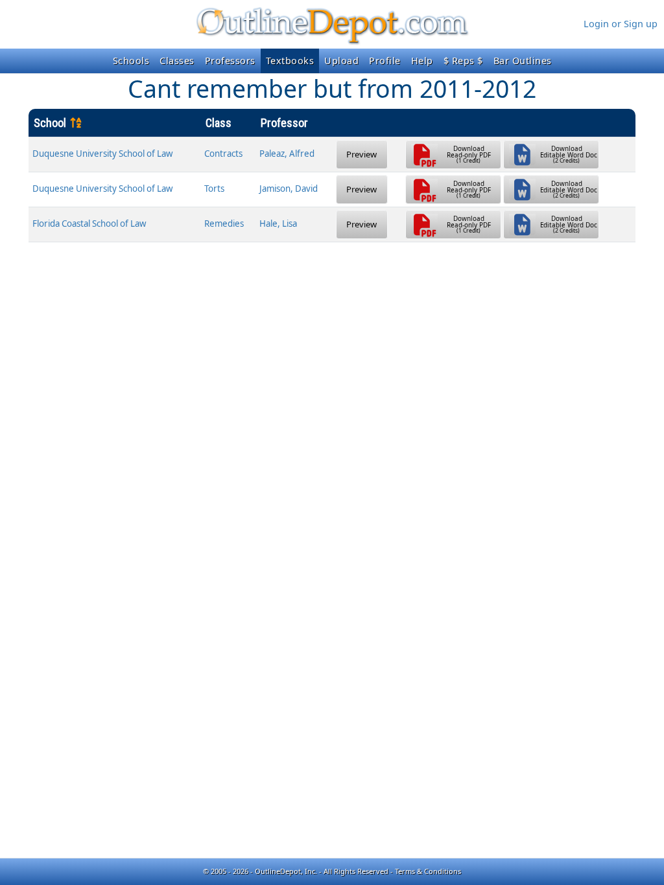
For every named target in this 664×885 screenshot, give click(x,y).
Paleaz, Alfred (286, 153)
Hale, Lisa (278, 223)
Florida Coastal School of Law (89, 223)
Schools (131, 60)
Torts (214, 188)
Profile (385, 60)
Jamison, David (288, 188)
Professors (230, 60)
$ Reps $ (463, 60)
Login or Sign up (621, 23)
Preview (361, 154)
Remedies (224, 223)
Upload (341, 60)
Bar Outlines (522, 60)
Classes (177, 60)
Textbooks (290, 60)
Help (422, 60)
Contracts (223, 153)
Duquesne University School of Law (102, 153)
